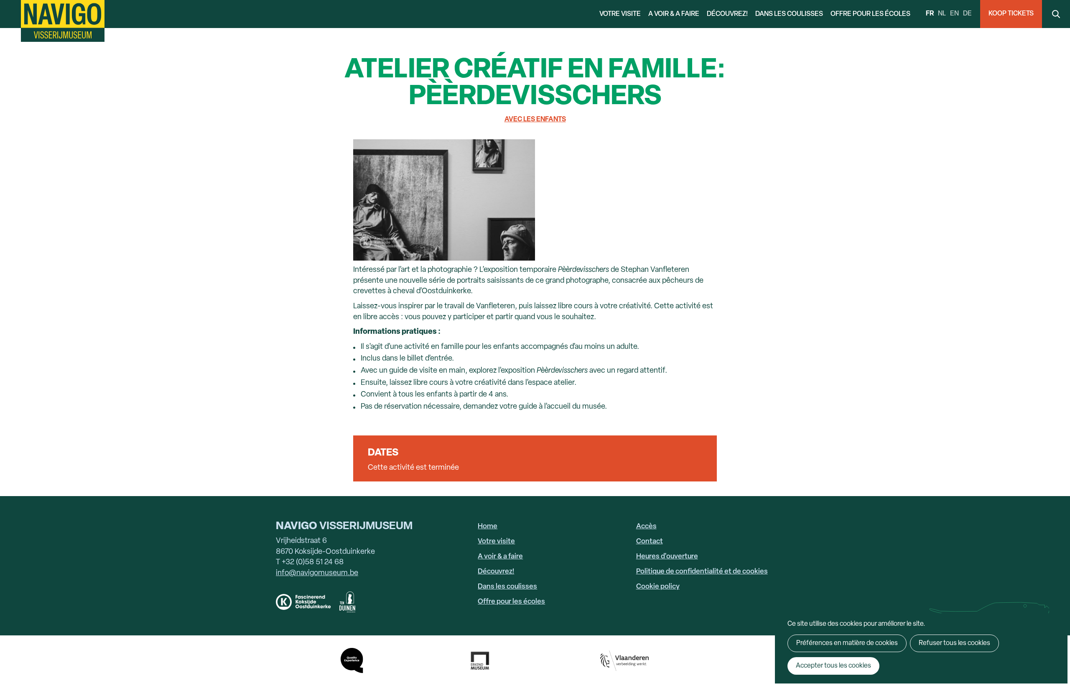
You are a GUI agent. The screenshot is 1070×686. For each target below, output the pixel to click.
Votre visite (620, 14)
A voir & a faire (673, 14)
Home (487, 526)
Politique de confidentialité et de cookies (702, 571)
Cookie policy (658, 586)
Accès (646, 526)
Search (1056, 14)
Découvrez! (727, 14)
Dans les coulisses (789, 14)
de (967, 13)
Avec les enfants (535, 119)
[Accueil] (62, 21)
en (954, 13)
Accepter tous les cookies (833, 666)
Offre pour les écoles (870, 14)
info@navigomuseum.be (317, 573)
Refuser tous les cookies (954, 643)
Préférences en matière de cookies (847, 643)
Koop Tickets (1011, 13)
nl (942, 13)
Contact (649, 541)
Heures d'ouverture (667, 556)
